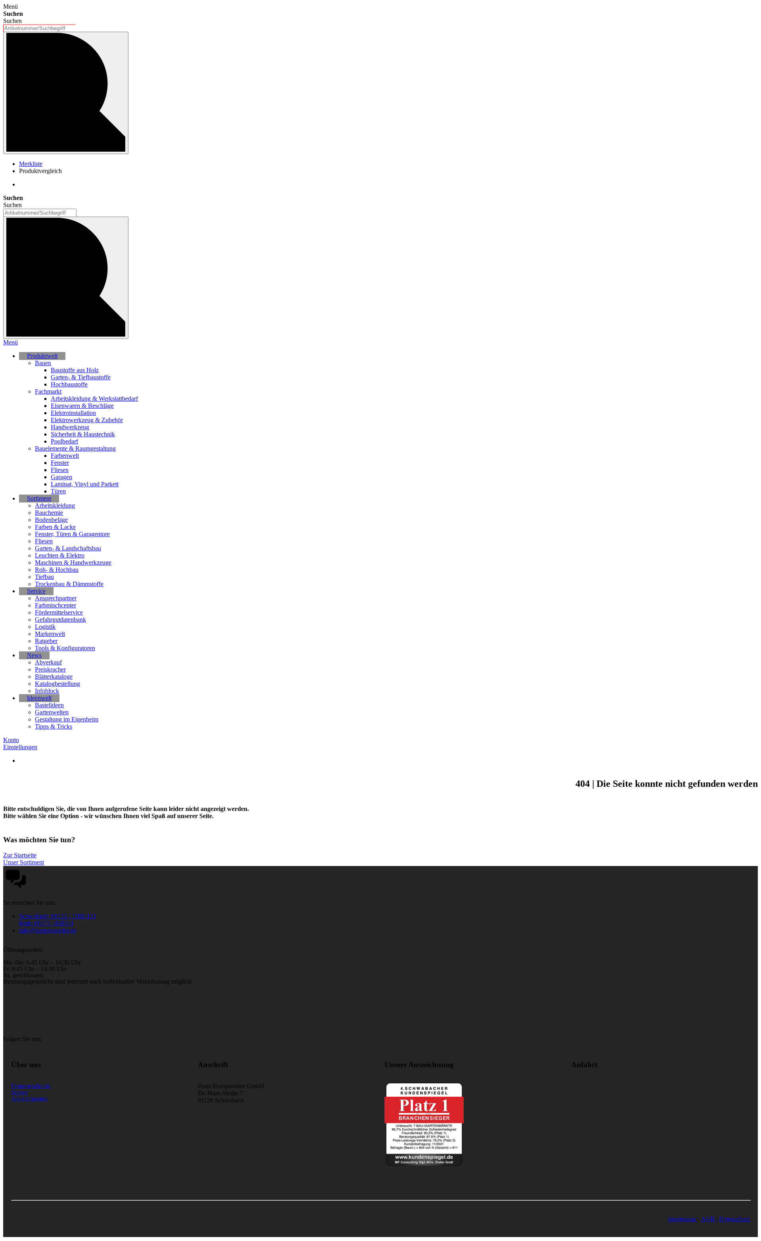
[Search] (65, 278)
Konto (11, 740)
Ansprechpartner (29, 1099)
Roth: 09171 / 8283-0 (46, 923)
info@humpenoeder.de (47, 930)
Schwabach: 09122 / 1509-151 (57, 916)
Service (19, 1092)
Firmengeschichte (30, 1086)
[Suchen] (65, 93)
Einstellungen (20, 747)
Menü (10, 342)
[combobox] (39, 28)
